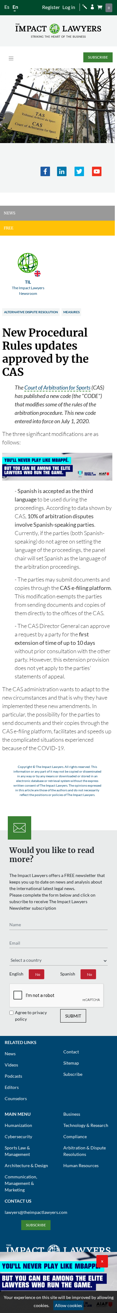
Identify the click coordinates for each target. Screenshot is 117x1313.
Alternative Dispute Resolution (31, 312)
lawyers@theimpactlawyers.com (36, 1212)
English (16, 973)
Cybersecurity (18, 1136)
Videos (11, 1064)
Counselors (16, 1098)
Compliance (75, 1136)
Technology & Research (85, 1125)
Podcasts (13, 1076)
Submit (73, 1015)
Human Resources (81, 1165)
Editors (12, 1087)
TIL (28, 287)
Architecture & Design (26, 1165)
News (10, 1053)
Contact (71, 1051)
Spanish (67, 973)
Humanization (18, 1125)
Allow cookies (68, 1305)
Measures (71, 312)
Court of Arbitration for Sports (57, 387)
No (37, 974)
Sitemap (71, 1063)
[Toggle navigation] (11, 58)
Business (71, 1114)
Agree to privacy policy (31, 1016)
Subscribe (98, 57)
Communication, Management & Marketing (21, 1183)
